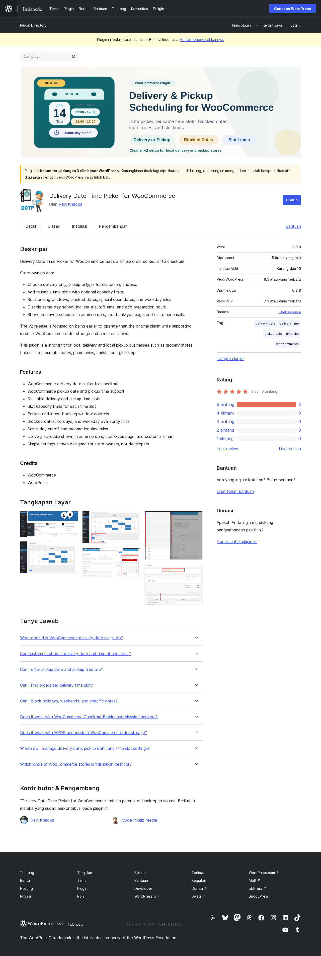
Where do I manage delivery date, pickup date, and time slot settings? (85, 748)
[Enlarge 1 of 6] (71, 517)
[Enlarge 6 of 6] (195, 570)
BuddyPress (261, 896)
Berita (25, 880)
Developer (143, 888)
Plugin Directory (33, 25)
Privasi (25, 896)
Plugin (82, 888)
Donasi (199, 888)
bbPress (258, 888)
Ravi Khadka (70, 204)
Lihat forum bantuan (235, 491)
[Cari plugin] (73, 56)
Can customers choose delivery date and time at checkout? (75, 653)
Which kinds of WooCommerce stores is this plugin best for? (75, 764)
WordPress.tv (147, 896)
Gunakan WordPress (292, 9)
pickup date (273, 334)
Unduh (292, 200)
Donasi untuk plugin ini (237, 541)
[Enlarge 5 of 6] (195, 517)
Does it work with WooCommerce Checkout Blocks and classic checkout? (89, 716)
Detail (30, 226)
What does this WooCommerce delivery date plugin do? (71, 637)
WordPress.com (264, 872)
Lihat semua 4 (289, 312)
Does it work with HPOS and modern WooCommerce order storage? (83, 732)
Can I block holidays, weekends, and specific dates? (69, 701)
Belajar (140, 872)
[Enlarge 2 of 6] (71, 547)
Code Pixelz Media (139, 820)
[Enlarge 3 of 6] (133, 517)
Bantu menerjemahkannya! (202, 39)
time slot (292, 334)
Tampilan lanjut (230, 358)
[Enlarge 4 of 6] (133, 554)
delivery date (265, 323)
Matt (255, 880)
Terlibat (198, 872)
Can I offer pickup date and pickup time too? (61, 669)
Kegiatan (199, 880)
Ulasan (54, 226)
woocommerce (287, 344)
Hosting (26, 888)
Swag (198, 896)
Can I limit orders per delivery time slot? (56, 685)
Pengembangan (113, 226)
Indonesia (75, 924)
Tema (82, 880)
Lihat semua (290, 448)
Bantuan (293, 226)
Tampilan (84, 872)
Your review (227, 448)
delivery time (289, 323)
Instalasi (79, 226)
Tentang (27, 872)
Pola (81, 896)
